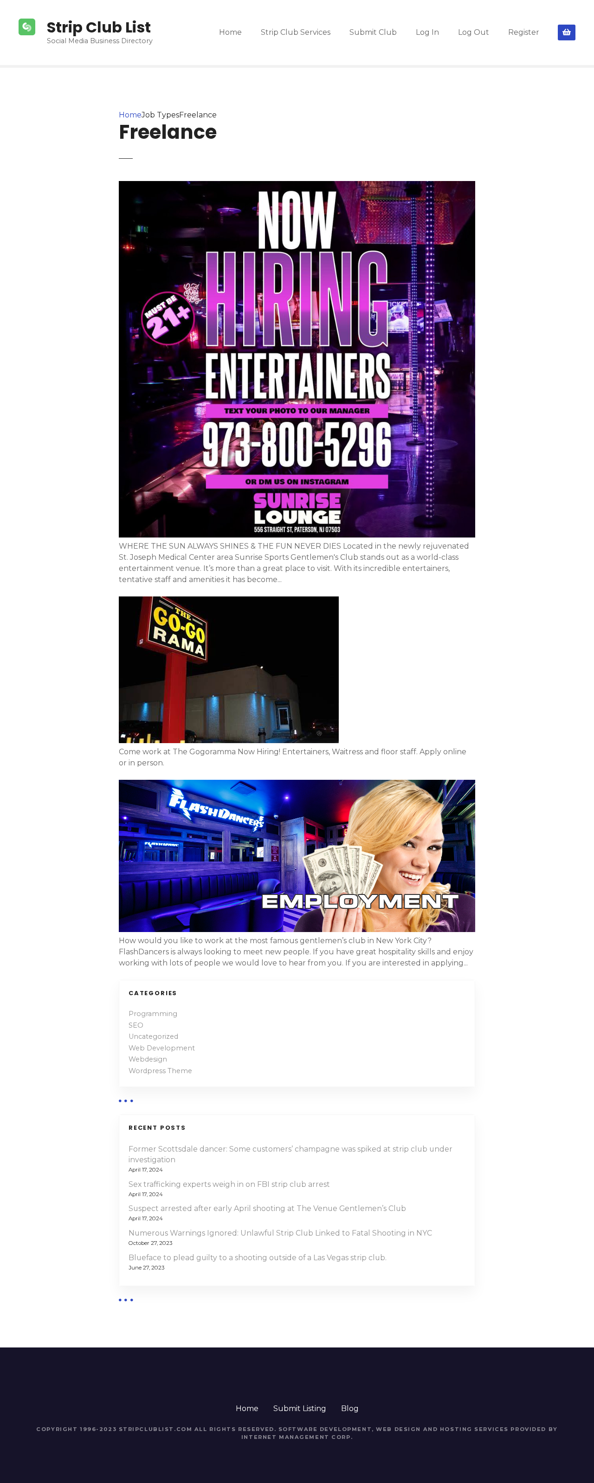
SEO (136, 1025)
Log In (427, 32)
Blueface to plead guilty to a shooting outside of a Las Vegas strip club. (258, 1257)
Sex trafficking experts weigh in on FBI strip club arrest (229, 1184)
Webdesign (148, 1059)
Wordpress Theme (160, 1071)
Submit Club (373, 32)
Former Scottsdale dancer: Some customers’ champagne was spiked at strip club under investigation (290, 1155)
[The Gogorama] (229, 740)
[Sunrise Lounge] (297, 535)
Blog (350, 1408)
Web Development (162, 1048)
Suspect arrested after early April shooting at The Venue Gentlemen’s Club (267, 1208)
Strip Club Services (295, 32)
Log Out (473, 32)
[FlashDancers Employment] (297, 929)
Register (523, 32)
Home (230, 32)
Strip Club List (99, 27)
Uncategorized (153, 1036)
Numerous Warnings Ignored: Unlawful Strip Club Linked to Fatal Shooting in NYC (280, 1233)
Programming (153, 1014)
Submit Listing (299, 1408)
